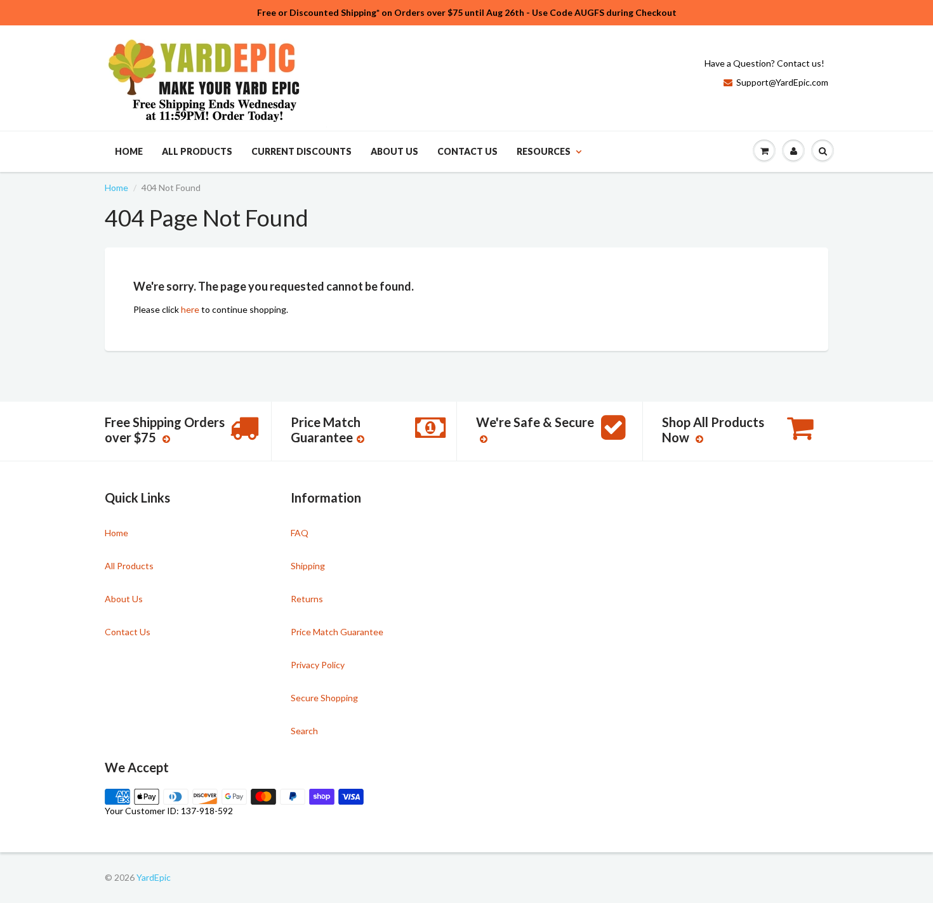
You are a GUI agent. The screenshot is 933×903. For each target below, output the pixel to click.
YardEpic (153, 877)
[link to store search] (822, 151)
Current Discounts (301, 151)
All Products (197, 151)
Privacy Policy (318, 664)
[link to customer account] (793, 151)
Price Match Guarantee (337, 631)
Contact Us (467, 151)
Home (129, 151)
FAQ (299, 532)
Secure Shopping (324, 697)
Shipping (308, 565)
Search (304, 730)
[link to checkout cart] (764, 151)
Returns (307, 598)
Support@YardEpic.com (782, 82)
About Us (394, 151)
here (190, 309)
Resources (544, 151)
